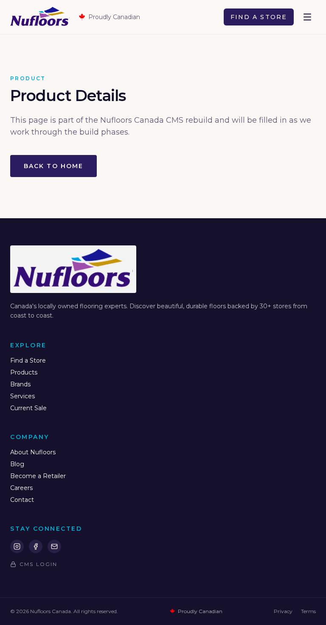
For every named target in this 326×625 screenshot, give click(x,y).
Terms (308, 611)
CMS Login (38, 564)
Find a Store (258, 17)
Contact (22, 500)
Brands (20, 384)
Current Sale (28, 408)
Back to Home (53, 166)
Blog (17, 464)
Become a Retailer (38, 476)
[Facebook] (35, 546)
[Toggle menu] (307, 16)
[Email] (54, 546)
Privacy (283, 611)
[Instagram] (17, 546)
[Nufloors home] (40, 17)
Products (23, 372)
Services (22, 396)
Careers (21, 488)
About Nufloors (33, 452)
